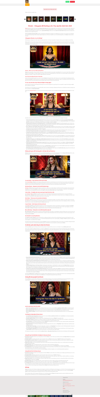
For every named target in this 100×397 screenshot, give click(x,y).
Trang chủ (27, 4)
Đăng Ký (67, 1)
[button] (25, 19)
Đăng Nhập (72, 1)
